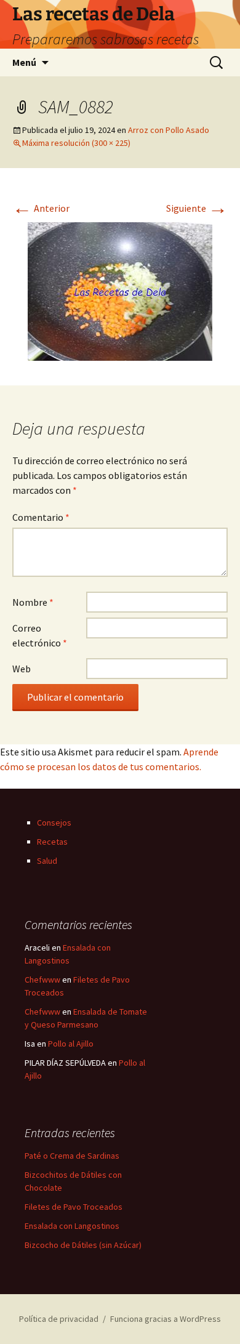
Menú (24, 62)
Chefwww (42, 979)
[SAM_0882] (120, 290)
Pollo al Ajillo (71, 1043)
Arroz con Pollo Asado (168, 129)
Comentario (41, 517)
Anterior (41, 208)
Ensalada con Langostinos (72, 1225)
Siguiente (197, 208)
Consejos (54, 822)
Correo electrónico (39, 635)
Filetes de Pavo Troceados (73, 1206)
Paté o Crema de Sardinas (72, 1155)
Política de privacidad (58, 1318)
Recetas (52, 841)
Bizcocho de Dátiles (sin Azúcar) (83, 1244)
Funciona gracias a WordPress (165, 1318)
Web (21, 668)
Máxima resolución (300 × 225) (76, 142)
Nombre (33, 602)
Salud (47, 860)
